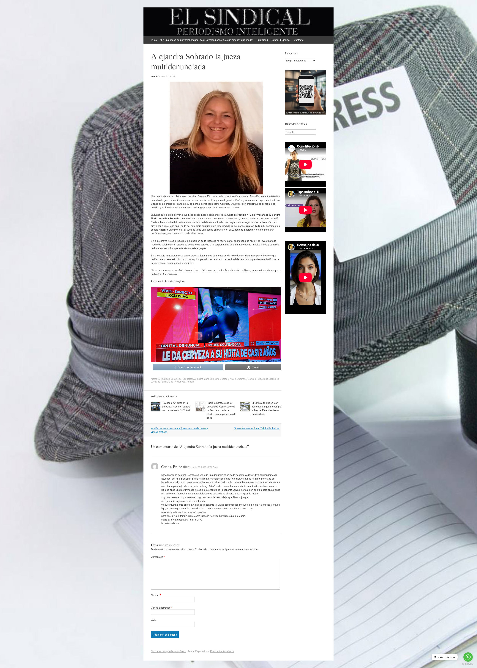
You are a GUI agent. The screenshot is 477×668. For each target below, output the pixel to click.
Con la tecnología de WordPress (168, 651)
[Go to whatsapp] (468, 657)
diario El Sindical (270, 378)
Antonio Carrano (238, 378)
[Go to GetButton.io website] (468, 664)
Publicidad (262, 40)
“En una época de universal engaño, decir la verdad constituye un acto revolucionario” (206, 40)
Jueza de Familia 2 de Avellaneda (168, 381)
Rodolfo (191, 381)
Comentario (158, 556)
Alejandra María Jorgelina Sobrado (211, 378)
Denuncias (175, 378)
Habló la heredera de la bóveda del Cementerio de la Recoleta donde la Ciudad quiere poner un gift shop (221, 410)
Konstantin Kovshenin (222, 651)
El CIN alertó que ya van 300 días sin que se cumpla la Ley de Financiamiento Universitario (266, 408)
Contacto (299, 40)
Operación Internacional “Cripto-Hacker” (256, 428)
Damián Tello (254, 378)
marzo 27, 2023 (167, 76)
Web (153, 620)
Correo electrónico (161, 607)
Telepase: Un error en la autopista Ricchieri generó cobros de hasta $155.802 (176, 406)
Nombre (156, 595)
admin (154, 76)
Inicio (154, 40)
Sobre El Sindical (280, 40)
